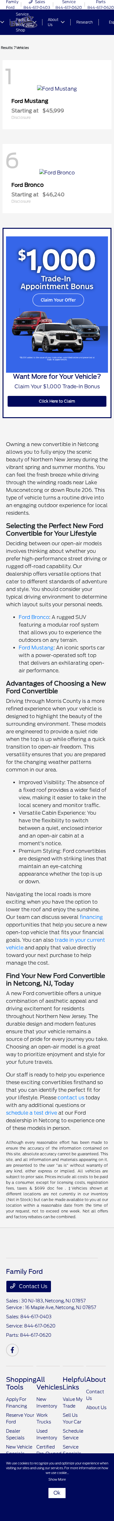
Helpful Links (74, 1383)
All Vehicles (49, 1383)
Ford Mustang (36, 648)
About (96, 1379)
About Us (96, 1407)
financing (91, 917)
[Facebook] (12, 1350)
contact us (71, 1098)
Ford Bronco (34, 617)
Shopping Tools (21, 1383)
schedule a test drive (31, 1113)
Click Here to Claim (57, 401)
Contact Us (32, 1286)
